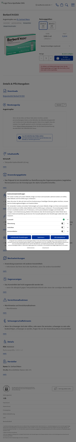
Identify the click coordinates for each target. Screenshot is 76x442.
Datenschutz (30, 247)
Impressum (45, 247)
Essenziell (10, 219)
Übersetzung (11, 223)
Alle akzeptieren (59, 237)
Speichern (41, 237)
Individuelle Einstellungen (19, 237)
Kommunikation (12, 231)
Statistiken (10, 227)
